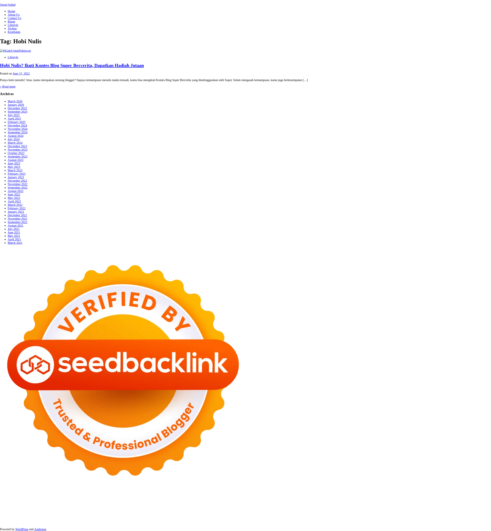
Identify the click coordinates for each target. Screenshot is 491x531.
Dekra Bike (211, 508)
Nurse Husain (8, 505)
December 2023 (17, 146)
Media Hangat (385, 522)
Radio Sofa (56, 515)
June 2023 (14, 163)
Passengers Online (376, 498)
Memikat (121, 522)
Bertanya (134, 519)
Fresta (273, 502)
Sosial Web (432, 515)
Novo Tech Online (68, 505)
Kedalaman (108, 522)
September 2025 (17, 111)
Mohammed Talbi (131, 508)
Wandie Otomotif (211, 515)
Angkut (230, 519)
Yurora (187, 502)
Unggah (481, 519)
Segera (155, 522)
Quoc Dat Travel (398, 498)
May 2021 (14, 236)
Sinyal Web (385, 515)
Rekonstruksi (172, 505)
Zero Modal (266, 498)
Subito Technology (177, 498)
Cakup (380, 519)
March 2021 (15, 242)
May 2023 (14, 167)
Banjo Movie (144, 512)
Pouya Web (30, 508)
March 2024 (15, 142)
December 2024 (17, 125)
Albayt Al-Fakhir (419, 498)
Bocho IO (158, 512)
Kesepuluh (188, 522)
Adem (406, 519)
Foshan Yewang (233, 498)
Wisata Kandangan (267, 515)
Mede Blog (44, 508)
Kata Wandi (158, 515)
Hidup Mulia (202, 505)
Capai (471, 519)
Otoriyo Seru (425, 508)
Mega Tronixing (391, 505)
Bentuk (342, 519)
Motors (4, 498)
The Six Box (364, 508)
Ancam (221, 519)
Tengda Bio (424, 505)
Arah (247, 519)
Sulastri (21, 505)
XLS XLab (23, 512)
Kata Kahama (40, 502)
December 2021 (17, 215)
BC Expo (181, 508)
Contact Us (14, 18)
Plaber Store (251, 498)
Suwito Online (24, 515)
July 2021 (14, 229)
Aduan (389, 519)
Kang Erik (441, 512)
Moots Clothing (463, 502)
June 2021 (14, 232)
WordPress (21, 529)
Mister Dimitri (154, 505)
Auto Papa (436, 498)
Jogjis (252, 502)
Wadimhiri (345, 498)
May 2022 (14, 198)
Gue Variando (472, 508)
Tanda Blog (314, 522)
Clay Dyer (171, 512)
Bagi (253, 519)
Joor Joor (148, 508)
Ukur (21, 522)
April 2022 (14, 201)
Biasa (333, 519)
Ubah (3, 522)
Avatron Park (451, 498)
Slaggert (322, 502)
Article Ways (195, 508)
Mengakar (417, 519)
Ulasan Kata (32, 522)
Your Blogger (448, 515)
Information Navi (337, 512)
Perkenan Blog (281, 522)
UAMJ (11, 512)
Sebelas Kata (478, 515)
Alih (191, 519)
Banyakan (84, 522)
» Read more (8, 86)
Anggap (437, 519)
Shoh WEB (34, 505)
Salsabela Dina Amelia (310, 515)
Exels (269, 505)
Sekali (164, 522)
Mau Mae (454, 512)
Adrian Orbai (336, 505)
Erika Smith (352, 505)
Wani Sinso (299, 502)
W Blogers (81, 502)
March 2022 (15, 204)
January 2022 (16, 211)
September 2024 (17, 132)
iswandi (69, 515)
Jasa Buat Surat (444, 502)
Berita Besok (417, 515)
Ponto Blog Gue (165, 508)
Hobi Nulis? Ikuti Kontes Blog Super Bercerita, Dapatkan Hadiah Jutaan (72, 65)
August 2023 (15, 160)
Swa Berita (144, 502)
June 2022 (14, 194)
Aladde (311, 502)
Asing (239, 519)
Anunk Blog (16, 498)
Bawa (292, 519)
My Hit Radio (335, 502)
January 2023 (16, 177)
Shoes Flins (113, 508)
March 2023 (15, 170)
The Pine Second (370, 505)
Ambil (198, 519)
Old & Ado (456, 508)
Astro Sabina (468, 498)
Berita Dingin (263, 522)
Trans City (428, 512)
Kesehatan (14, 32)
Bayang (277, 519)
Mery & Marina (101, 505)
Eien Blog (118, 505)
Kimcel (79, 498)
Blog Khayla (247, 515)
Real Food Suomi (250, 508)
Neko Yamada (214, 498)
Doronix (107, 498)
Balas (268, 519)
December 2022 (17, 180)
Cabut (361, 519)
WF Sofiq (139, 505)
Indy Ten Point (347, 508)
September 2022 (17, 187)
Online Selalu (8, 519)
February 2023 (17, 173)
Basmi (261, 519)
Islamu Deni (114, 502)
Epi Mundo (24, 502)
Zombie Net (49, 505)
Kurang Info (332, 515)
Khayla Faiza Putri (106, 515)
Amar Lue (477, 505)
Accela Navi (296, 498)
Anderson (40, 529)
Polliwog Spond (155, 498)
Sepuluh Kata (245, 522)
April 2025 (14, 118)
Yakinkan (144, 522)
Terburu (352, 519)
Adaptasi (162, 519)
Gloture (292, 505)
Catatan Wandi (175, 515)
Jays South (262, 502)
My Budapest (110, 512)
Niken (10, 515)
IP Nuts (412, 508)
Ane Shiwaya (14, 508)
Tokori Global (72, 512)
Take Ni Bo (281, 498)
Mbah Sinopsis (239, 502)
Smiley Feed (319, 505)
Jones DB (355, 512)
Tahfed (465, 512)
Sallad (128, 505)
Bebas (313, 519)
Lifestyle (13, 25)
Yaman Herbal (39, 512)
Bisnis (11, 21)
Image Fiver (67, 498)
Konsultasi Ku (227, 522)
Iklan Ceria (67, 502)
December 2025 (17, 108)
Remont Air (208, 512)
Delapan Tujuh (50, 498)
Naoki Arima (223, 512)
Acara (153, 519)
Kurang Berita (349, 515)
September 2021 (17, 222)
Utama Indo (370, 502)
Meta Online (199, 502)
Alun (185, 519)
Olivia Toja (159, 502)
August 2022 (15, 191)
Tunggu (12, 522)
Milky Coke (441, 508)
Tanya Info (369, 522)
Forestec (184, 512)
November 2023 (17, 149)
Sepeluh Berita (331, 522)
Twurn (13, 502)
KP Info (383, 502)
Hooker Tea (439, 505)
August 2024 (15, 135)
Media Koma (401, 515)
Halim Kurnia (62, 519)
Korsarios (280, 508)
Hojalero (86, 505)
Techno (12, 28)
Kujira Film (464, 505)
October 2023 (16, 153)
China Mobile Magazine (225, 505)
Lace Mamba (137, 498)
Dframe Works (314, 498)
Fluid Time (76, 508)
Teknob (416, 512)
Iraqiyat (88, 508)
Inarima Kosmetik (313, 508)
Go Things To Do (298, 512)
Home (11, 11)
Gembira (133, 522)
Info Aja (108, 519)
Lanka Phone (93, 498)
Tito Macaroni (317, 512)
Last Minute (294, 508)
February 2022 (17, 208)
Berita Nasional (367, 515)
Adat (172, 519)
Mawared (267, 508)
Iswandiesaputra (84, 515)
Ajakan (398, 519)
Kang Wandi (192, 515)
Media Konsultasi (351, 522)
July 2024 (14, 139)
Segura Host (409, 505)
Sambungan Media (206, 522)
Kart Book (280, 505)
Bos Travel (389, 512)
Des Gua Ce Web (275, 512)
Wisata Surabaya (372, 512)
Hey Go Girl (120, 498)
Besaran (96, 522)
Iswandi (123, 515)
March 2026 (15, 101)
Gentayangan (48, 522)
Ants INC (358, 498)
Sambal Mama (353, 502)
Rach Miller (248, 505)
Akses (428, 519)
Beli (285, 519)
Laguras (260, 505)
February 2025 (17, 122)
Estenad (417, 502)
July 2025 (14, 115)
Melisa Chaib (174, 502)
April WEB (285, 502)
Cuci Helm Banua (139, 515)
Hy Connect (404, 502)
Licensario (330, 508)
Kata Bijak (214, 502)
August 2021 (15, 225)
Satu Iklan (463, 515)
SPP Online (304, 505)
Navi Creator (41, 515)
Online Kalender (229, 508)
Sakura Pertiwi (45, 519)
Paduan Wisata (26, 519)
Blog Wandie (288, 515)
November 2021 (17, 218)
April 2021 (14, 239)
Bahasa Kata (402, 522)
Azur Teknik (32, 498)
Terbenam (303, 519)
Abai (178, 519)
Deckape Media (91, 512)
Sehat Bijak (121, 519)
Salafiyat (55, 502)
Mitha (225, 502)
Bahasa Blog (298, 522)
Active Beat (56, 512)
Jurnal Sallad (8, 4)
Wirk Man (476, 512)
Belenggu (324, 519)
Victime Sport (398, 508)
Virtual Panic (481, 502)
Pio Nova (99, 508)
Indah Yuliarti (94, 519)
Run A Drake (127, 512)
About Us (14, 14)
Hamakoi (428, 502)
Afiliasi (144, 519)
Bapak (61, 522)
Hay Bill (194, 512)
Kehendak (174, 522)
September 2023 (17, 156)
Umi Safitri (78, 519)
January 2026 (16, 104)
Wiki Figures (197, 498)
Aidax (392, 502)
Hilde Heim (331, 498)
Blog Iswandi (231, 515)
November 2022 (17, 184)
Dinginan (71, 522)
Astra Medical (381, 508)
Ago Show (186, 505)
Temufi (451, 505)
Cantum (370, 519)
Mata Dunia (403, 512)
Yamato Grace (97, 502)
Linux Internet (255, 512)
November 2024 (17, 129)
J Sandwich (239, 512)
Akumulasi (209, 519)
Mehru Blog (129, 502)
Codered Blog (60, 508)
